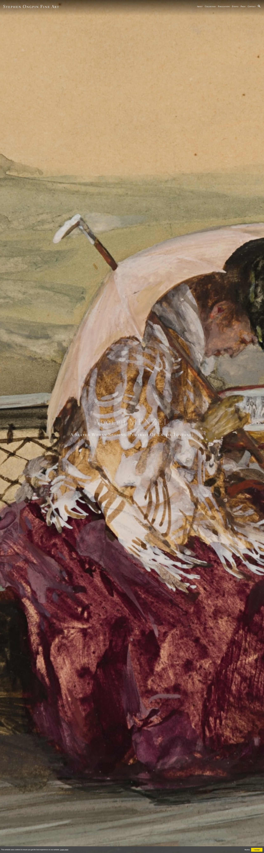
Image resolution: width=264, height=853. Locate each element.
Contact (252, 6)
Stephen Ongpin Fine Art (31, 6)
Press (243, 6)
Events (235, 6)
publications (224, 6)
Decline (247, 850)
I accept (257, 850)
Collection (210, 6)
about (200, 6)
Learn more (64, 850)
